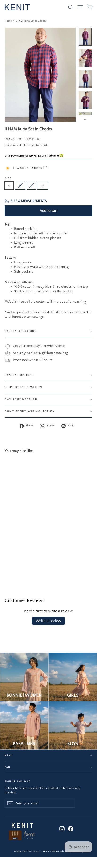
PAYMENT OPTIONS (19, 375)
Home (8, 21)
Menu (9, 755)
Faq (7, 767)
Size (8, 178)
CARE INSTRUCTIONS (20, 331)
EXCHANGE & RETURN (21, 399)
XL (42, 185)
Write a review (48, 621)
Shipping (10, 145)
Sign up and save (18, 781)
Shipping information (23, 387)
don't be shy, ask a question (30, 411)
